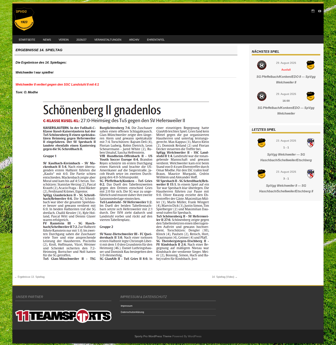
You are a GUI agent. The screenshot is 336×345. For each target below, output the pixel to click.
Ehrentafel (156, 39)
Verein (64, 39)
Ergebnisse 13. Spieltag (29, 276)
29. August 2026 (286, 62)
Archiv (134, 39)
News (47, 39)
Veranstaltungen (107, 39)
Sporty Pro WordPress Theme (153, 336)
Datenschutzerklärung (132, 312)
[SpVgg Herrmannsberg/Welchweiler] (24, 29)
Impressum (126, 306)
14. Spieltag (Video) (224, 276)
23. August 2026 (286, 140)
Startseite (27, 39)
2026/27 (81, 39)
